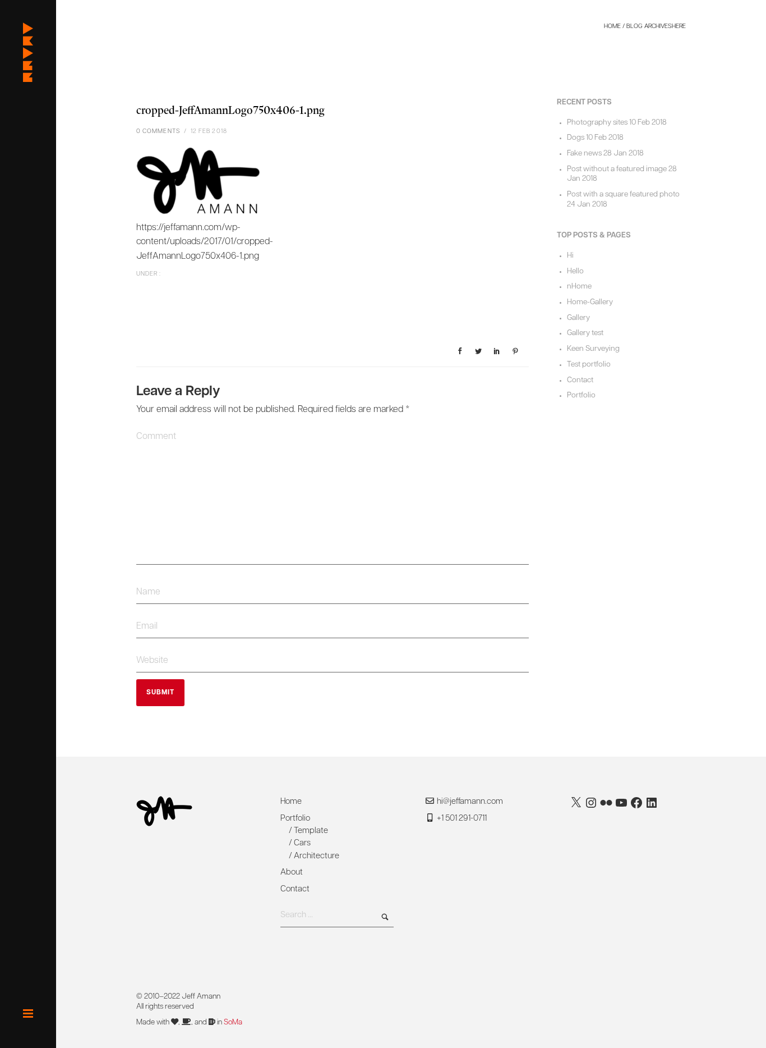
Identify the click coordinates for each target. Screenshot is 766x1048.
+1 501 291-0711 (461, 818)
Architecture (316, 856)
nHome (579, 286)
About (291, 872)
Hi (570, 255)
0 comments (158, 132)
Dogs (575, 137)
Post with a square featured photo (623, 194)
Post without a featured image (617, 169)
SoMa (233, 1022)
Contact (580, 380)
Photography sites (597, 122)
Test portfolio (589, 364)
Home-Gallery (590, 302)
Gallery (578, 318)
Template (311, 831)
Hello (575, 271)
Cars (302, 843)
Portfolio (581, 395)
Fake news (584, 153)
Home (612, 27)
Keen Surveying (593, 349)
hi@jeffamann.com (470, 802)
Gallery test (585, 333)
